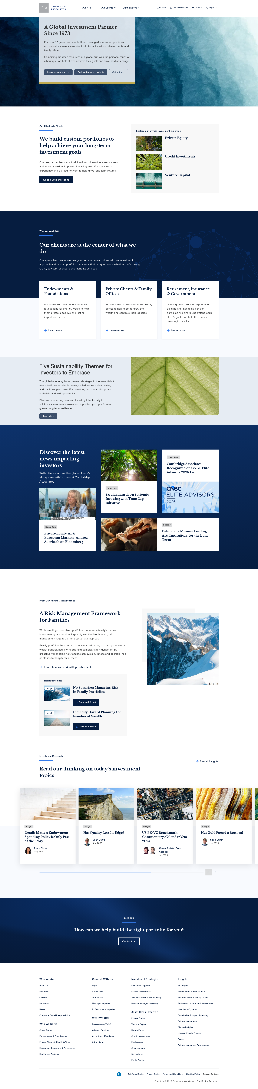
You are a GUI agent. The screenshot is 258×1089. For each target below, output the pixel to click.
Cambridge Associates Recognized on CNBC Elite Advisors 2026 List (188, 468)
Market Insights (185, 1027)
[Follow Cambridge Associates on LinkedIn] (119, 1074)
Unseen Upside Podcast (189, 1033)
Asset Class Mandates (103, 1036)
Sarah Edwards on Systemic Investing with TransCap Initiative (127, 499)
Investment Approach (141, 985)
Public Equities (138, 1060)
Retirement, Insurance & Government (57, 1048)
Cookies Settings (211, 1074)
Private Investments (141, 991)
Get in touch (118, 72)
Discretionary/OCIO (101, 1024)
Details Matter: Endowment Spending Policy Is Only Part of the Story (47, 837)
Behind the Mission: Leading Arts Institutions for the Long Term (185, 536)
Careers (43, 997)
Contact (198, 7)
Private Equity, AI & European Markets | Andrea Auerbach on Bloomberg (66, 538)
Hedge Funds (138, 1030)
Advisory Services (100, 1030)
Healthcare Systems (49, 1054)
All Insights (183, 985)
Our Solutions (130, 7)
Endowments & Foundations (53, 1036)
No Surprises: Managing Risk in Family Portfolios (95, 690)
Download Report (87, 702)
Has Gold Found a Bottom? (222, 832)
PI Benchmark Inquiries (103, 1009)
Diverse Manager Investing (144, 1003)
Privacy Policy (153, 1074)
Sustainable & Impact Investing (146, 997)
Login (94, 985)
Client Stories (45, 1030)
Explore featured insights (90, 72)
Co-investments (139, 1048)
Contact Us (97, 991)
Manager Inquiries (101, 1003)
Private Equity (176, 138)
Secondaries (137, 1054)
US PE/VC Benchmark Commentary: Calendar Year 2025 (164, 837)
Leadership (44, 991)
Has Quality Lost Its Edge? (103, 832)
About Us (43, 985)
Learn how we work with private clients (68, 667)
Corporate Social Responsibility (54, 1015)
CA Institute (97, 1042)
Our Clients (107, 7)
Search (162, 7)
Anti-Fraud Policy (136, 1074)
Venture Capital (177, 175)
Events (181, 1039)
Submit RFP (97, 997)
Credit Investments (180, 156)
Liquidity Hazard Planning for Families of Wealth (97, 714)
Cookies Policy (193, 1074)
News (42, 1009)
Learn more (55, 330)
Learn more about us (58, 72)
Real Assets (137, 1042)
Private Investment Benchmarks (193, 1045)
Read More (48, 416)
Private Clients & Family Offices (54, 1042)
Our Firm (86, 7)
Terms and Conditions (173, 1074)
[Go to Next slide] (215, 872)
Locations (44, 1003)
